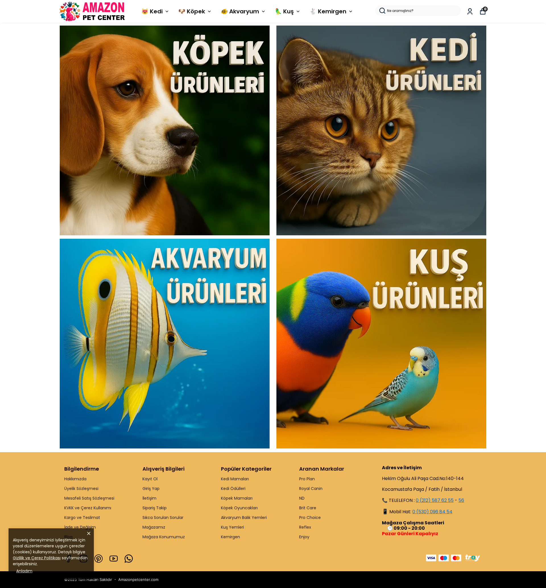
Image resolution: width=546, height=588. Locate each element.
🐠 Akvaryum (240, 11)
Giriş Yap (151, 488)
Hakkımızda (75, 479)
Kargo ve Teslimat (82, 517)
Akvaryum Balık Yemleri (244, 517)
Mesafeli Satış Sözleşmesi (89, 498)
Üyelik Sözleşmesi (81, 488)
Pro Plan (307, 479)
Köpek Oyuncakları (239, 508)
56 (461, 500)
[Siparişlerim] (469, 11)
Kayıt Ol (150, 479)
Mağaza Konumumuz (163, 537)
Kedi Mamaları (235, 479)
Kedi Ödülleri (233, 488)
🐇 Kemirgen (327, 11)
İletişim (149, 498)
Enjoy (304, 537)
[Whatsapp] (129, 558)
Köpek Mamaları (237, 498)
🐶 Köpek (191, 11)
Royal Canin (310, 488)
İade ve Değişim (80, 527)
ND (302, 498)
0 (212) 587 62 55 (435, 500)
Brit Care (307, 508)
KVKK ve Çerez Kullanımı (87, 508)
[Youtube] (113, 558)
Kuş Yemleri (232, 527)
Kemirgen (230, 537)
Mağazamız (153, 527)
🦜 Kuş (284, 11)
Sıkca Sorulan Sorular (162, 517)
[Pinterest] (98, 558)
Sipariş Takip (154, 508)
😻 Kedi (152, 11)
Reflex (305, 527)
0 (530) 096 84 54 (432, 511)
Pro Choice (310, 517)
